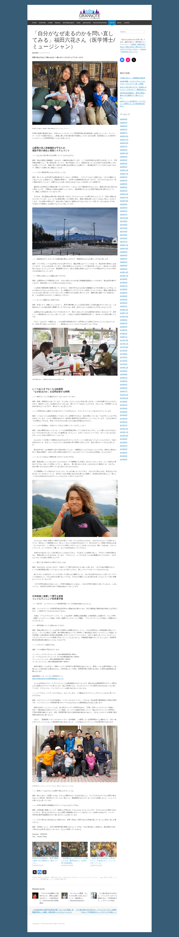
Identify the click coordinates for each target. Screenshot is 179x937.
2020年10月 (124, 248)
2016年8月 (123, 374)
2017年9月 (123, 350)
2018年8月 (123, 320)
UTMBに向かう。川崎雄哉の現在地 (132, 78)
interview (42, 23)
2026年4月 (123, 122)
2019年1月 (123, 306)
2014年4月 (123, 456)
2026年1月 (123, 133)
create (50, 23)
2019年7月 (123, 286)
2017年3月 (123, 364)
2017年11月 (124, 344)
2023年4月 (123, 184)
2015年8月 (123, 401)
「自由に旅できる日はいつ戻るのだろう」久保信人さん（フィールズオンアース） (103, 860)
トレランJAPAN (54, 879)
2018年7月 (123, 323)
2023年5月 (123, 180)
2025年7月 (123, 146)
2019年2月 (123, 303)
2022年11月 (124, 197)
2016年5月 (123, 381)
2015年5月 (123, 412)
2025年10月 (124, 143)
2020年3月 (123, 265)
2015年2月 (123, 422)
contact (126, 23)
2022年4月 (123, 208)
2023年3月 (123, 187)
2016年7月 (123, 378)
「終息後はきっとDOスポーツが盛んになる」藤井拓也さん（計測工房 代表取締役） (74, 860)
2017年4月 (123, 361)
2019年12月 (124, 272)
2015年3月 (123, 418)
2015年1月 (123, 425)
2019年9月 (123, 279)
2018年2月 (123, 333)
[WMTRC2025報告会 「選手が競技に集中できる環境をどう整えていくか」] (45, 849)
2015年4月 (123, 415)
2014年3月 (123, 459)
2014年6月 (123, 449)
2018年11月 (124, 313)
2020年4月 (123, 262)
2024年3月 (123, 163)
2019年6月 (123, 289)
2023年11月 (124, 174)
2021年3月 (123, 235)
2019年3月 (123, 299)
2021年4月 (123, 231)
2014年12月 (124, 429)
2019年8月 (123, 282)
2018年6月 (123, 327)
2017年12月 (124, 340)
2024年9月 (123, 156)
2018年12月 (124, 310)
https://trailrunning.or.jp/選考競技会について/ (48, 678)
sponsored (87, 23)
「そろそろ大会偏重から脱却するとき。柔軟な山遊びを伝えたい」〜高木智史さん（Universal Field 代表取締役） (49, 898)
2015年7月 (123, 405)
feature (57, 23)
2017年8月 (123, 354)
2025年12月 (124, 136)
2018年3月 (123, 330)
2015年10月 (124, 398)
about (119, 23)
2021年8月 (123, 225)
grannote (35, 53)
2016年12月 (124, 367)
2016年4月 (123, 384)
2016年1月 (123, 391)
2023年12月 (124, 170)
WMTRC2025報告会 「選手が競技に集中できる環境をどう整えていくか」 (45, 860)
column (112, 23)
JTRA (105, 877)
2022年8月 (123, 204)
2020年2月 (123, 269)
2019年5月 (123, 293)
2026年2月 (123, 129)
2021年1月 (123, 242)
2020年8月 (123, 252)
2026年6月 (123, 119)
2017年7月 (123, 357)
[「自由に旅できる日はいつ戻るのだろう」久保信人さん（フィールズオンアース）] (103, 849)
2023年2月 (123, 191)
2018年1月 (123, 337)
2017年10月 (124, 347)
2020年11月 (124, 245)
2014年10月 (124, 435)
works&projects (68, 23)
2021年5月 (123, 228)
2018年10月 (124, 316)
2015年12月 (124, 395)
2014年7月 (123, 446)
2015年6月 (123, 408)
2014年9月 (123, 439)
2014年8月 (123, 442)
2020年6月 (123, 255)
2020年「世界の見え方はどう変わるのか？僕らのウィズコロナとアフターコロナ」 (72, 877)
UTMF (110, 877)
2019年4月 (123, 296)
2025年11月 (124, 139)
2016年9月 (123, 371)
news (78, 23)
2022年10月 (124, 201)
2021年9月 (123, 221)
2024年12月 (124, 153)
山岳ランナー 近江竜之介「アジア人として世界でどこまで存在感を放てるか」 (133, 103)
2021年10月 (124, 218)
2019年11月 (124, 276)
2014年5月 (123, 452)
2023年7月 (123, 177)
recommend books (100, 23)
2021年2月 (123, 238)
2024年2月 (123, 167)
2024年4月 (123, 160)
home (34, 23)
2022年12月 (124, 194)
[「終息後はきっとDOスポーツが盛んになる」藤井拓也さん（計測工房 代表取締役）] (74, 849)
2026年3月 (123, 126)
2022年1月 (123, 214)
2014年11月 (124, 432)
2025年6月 (123, 150)
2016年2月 (123, 388)
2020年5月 (123, 259)
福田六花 (63, 879)
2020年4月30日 (45, 53)
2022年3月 (123, 211)
